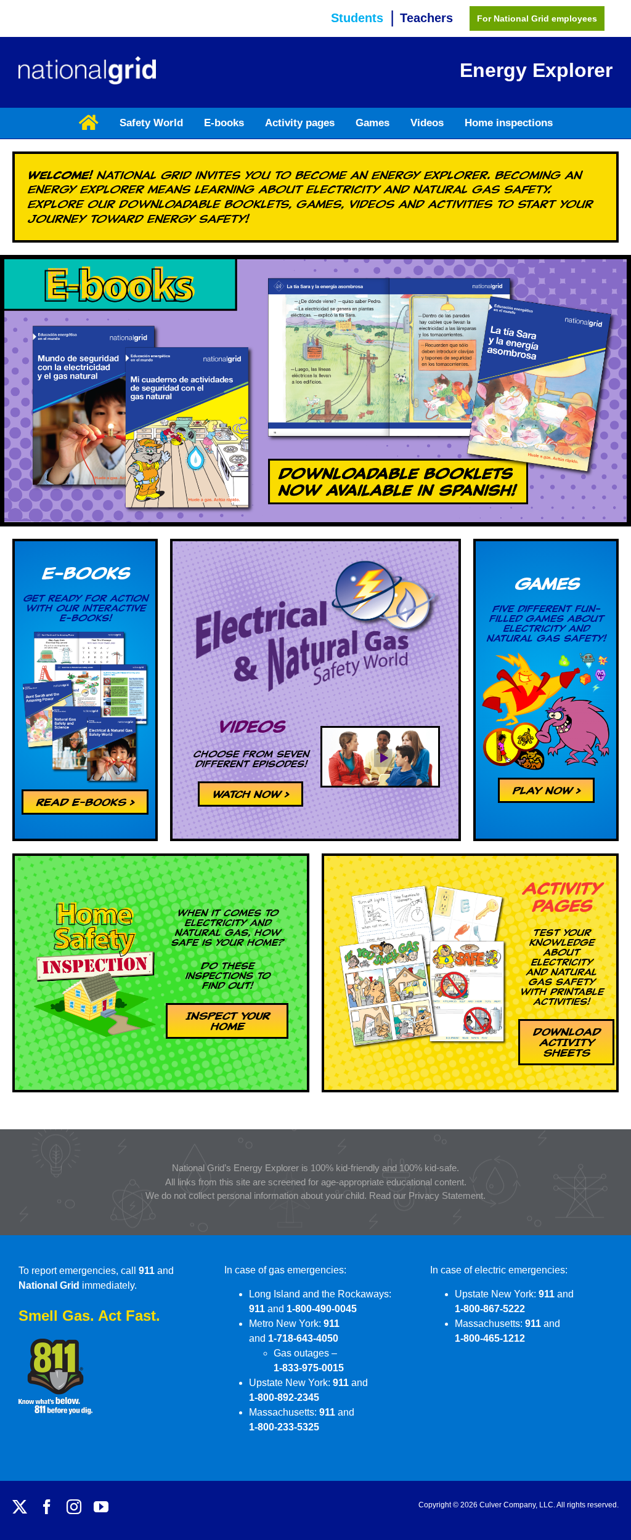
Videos (250, 726)
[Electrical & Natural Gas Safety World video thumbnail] (380, 732)
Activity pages (561, 896)
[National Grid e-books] (85, 634)
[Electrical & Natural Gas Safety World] (315, 552)
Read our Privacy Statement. (427, 1195)
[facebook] (46, 1506)
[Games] (546, 656)
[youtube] (101, 1506)
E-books (85, 573)
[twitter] (19, 1506)
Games (546, 583)
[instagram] (74, 1506)
